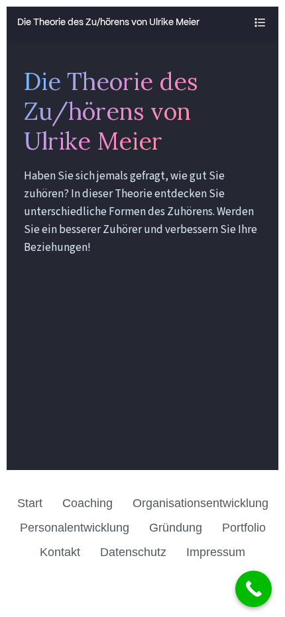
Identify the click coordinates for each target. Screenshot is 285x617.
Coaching (87, 503)
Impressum (215, 552)
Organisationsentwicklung (200, 503)
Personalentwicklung (74, 527)
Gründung (175, 527)
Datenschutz (133, 552)
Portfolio (244, 527)
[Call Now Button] (253, 589)
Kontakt (60, 552)
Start (29, 503)
